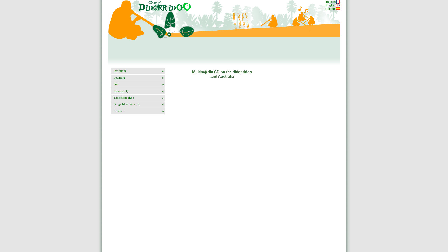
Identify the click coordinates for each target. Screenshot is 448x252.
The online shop (139, 97)
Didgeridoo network (139, 104)
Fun (139, 84)
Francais (330, 2)
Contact (139, 111)
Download (139, 71)
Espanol (330, 8)
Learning (139, 77)
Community (139, 91)
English (331, 5)
